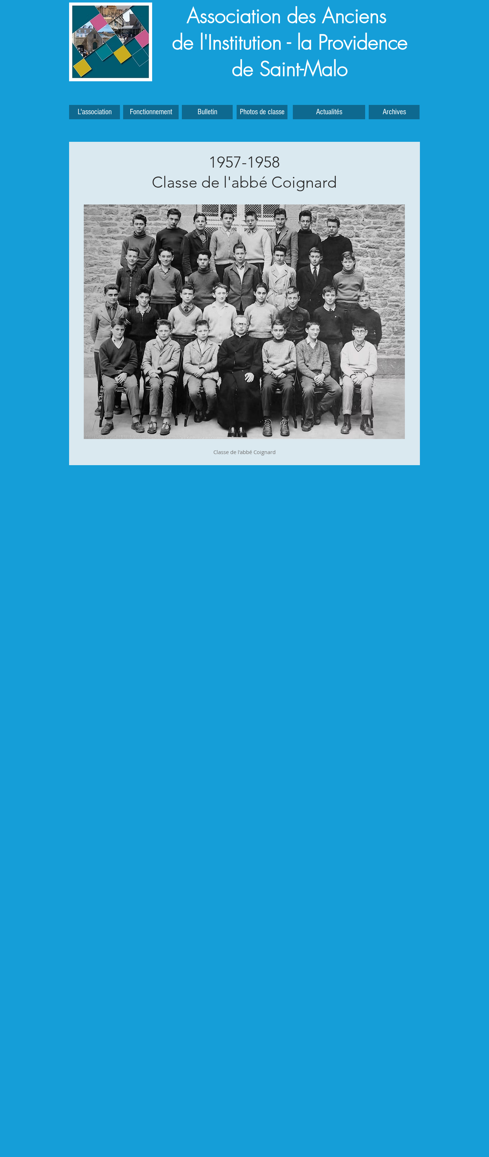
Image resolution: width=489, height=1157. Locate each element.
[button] (394, 112)
